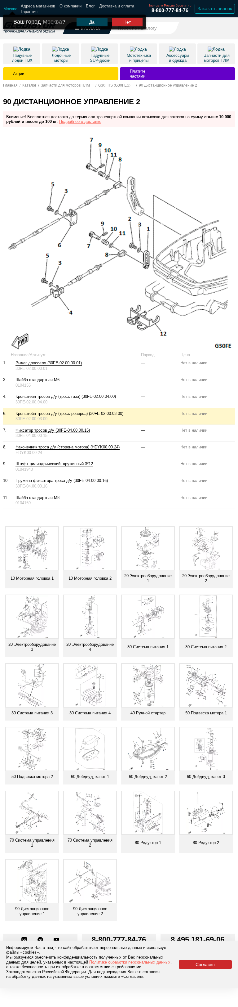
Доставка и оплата (116, 6)
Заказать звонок (214, 8)
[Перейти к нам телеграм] (40, 940)
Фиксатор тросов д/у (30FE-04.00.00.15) (52, 430)
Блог (90, 6)
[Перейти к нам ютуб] (56, 940)
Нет (127, 22)
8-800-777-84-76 (170, 10)
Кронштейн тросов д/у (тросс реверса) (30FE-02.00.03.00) (69, 413)
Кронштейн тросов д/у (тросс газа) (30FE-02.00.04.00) (65, 396)
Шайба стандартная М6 (37, 379)
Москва (52, 22)
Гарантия (29, 11)
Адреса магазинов (38, 6)
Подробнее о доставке (80, 121)
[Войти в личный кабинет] (213, 28)
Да (92, 22)
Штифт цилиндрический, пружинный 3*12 (54, 463)
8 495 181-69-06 (197, 939)
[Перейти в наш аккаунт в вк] (24, 940)
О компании (71, 6)
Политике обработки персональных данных (129, 962)
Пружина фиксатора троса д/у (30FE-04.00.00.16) (61, 480)
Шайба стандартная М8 (37, 497)
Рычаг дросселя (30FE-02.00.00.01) (48, 363)
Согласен (205, 964)
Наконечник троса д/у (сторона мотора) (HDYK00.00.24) (67, 447)
